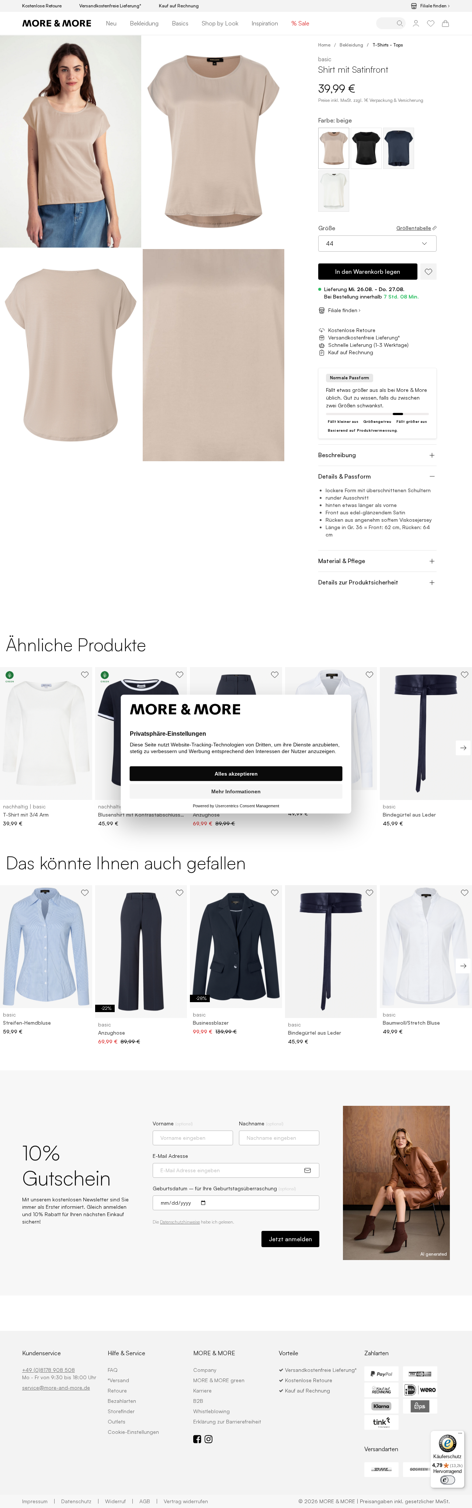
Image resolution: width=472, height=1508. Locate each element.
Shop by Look (220, 23)
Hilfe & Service (126, 1353)
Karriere (202, 1390)
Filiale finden (433, 6)
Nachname (261, 1123)
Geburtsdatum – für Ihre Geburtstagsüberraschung (224, 1188)
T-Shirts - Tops (387, 45)
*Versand (118, 1380)
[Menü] (460, 1435)
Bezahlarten (122, 1401)
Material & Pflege (341, 561)
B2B (198, 1401)
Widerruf (119, 1501)
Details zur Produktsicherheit (358, 582)
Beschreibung (337, 455)
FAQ (113, 1370)
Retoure (117, 1390)
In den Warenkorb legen (367, 271)
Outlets (116, 1421)
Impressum (38, 1501)
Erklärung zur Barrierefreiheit (227, 1421)
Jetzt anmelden (290, 1239)
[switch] (447, 1480)
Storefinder (121, 1411)
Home (324, 45)
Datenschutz (80, 1501)
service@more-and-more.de (56, 1387)
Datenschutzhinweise (180, 1222)
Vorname (173, 1123)
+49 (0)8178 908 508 (48, 1370)
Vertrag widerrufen (186, 1501)
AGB (148, 1501)
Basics (180, 23)
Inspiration (264, 23)
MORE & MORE (214, 1353)
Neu (111, 23)
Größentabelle (413, 228)
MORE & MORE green (218, 1380)
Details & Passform (344, 476)
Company (204, 1370)
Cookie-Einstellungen (133, 1432)
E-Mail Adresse (170, 1156)
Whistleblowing (211, 1411)
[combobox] (377, 243)
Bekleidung (144, 23)
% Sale (300, 23)
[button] (70, 141)
